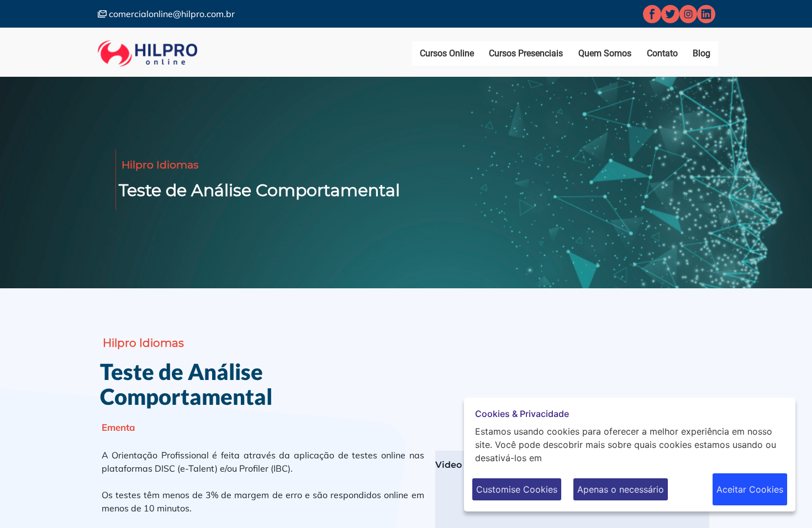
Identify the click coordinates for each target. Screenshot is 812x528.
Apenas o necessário (620, 489)
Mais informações (582, 457)
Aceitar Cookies (749, 489)
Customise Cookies (516, 489)
